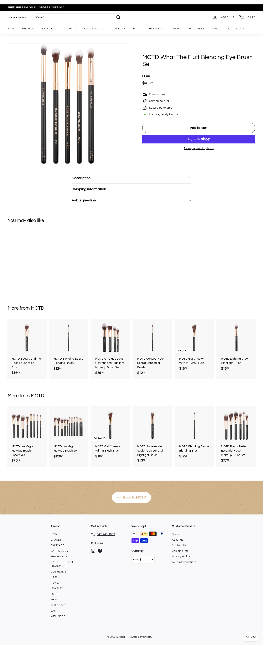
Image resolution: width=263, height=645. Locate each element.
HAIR (54, 577)
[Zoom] (68, 104)
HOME (177, 29)
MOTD (37, 308)
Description (81, 178)
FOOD (216, 29)
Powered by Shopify (140, 637)
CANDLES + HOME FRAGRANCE (63, 564)
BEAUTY (70, 29)
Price (146, 76)
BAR (53, 610)
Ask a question (84, 200)
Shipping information (89, 189)
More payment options (199, 148)
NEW (11, 29)
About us (177, 539)
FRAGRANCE (156, 29)
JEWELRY (119, 29)
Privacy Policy (181, 556)
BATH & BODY (59, 551)
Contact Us (179, 545)
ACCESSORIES (94, 29)
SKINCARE (49, 29)
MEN (136, 29)
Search (176, 534)
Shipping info (180, 551)
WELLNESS (197, 29)
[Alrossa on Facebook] (100, 551)
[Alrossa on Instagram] (93, 551)
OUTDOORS (236, 29)
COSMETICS (59, 571)
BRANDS (28, 29)
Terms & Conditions (184, 562)
